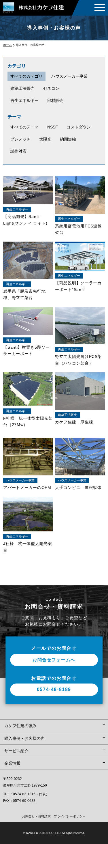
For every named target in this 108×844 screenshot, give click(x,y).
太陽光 (45, 139)
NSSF (52, 127)
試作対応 (18, 151)
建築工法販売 (22, 88)
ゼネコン (51, 88)
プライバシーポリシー (70, 816)
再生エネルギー (24, 100)
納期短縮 (68, 139)
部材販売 (55, 100)
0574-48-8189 (54, 689)
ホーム (7, 44)
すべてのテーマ (24, 127)
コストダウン (79, 127)
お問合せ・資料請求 (36, 816)
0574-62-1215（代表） (31, 794)
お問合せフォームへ (54, 659)
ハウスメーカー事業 (69, 76)
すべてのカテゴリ (26, 76)
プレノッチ (20, 139)
